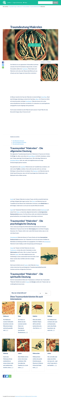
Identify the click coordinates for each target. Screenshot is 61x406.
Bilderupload (28, 396)
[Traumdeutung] (4, 2)
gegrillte (23, 166)
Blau (45, 97)
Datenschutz (22, 396)
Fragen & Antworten (17, 2)
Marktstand (44, 209)
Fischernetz (13, 250)
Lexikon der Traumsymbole (23, 6)
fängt (37, 265)
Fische (27, 282)
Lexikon (9, 2)
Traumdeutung (12, 6)
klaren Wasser (31, 156)
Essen (33, 201)
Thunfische (25, 68)
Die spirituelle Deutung (18, 144)
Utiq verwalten (34, 396)
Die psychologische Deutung (19, 142)
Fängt (11, 248)
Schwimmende (13, 237)
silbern (37, 99)
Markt (18, 212)
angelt (17, 254)
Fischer (26, 265)
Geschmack (29, 101)
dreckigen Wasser (14, 160)
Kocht (11, 199)
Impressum (17, 396)
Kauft (11, 209)
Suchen (55, 2)
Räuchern (35, 171)
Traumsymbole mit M (35, 6)
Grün (42, 97)
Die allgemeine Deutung (18, 140)
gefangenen (47, 241)
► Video (25, 2)
